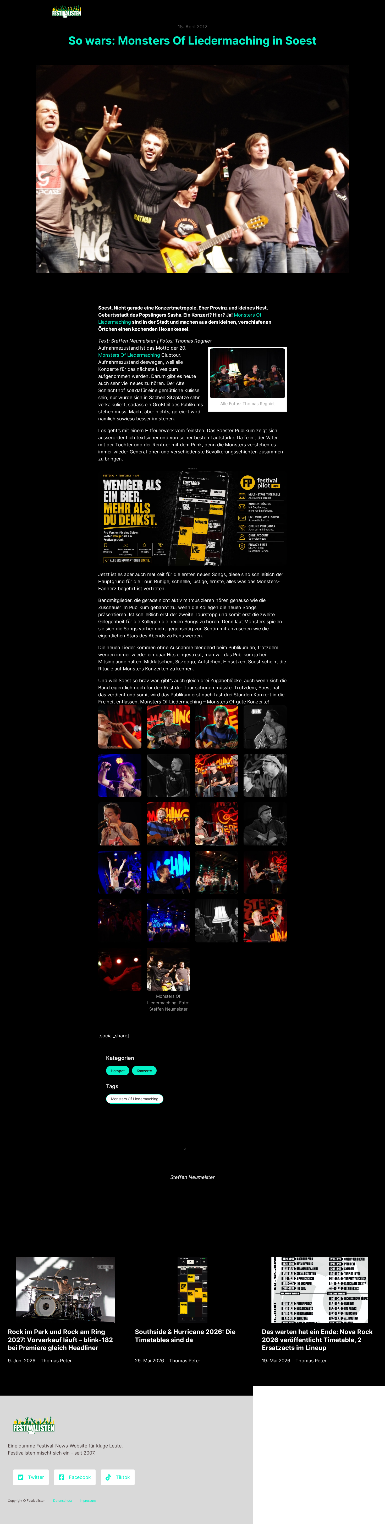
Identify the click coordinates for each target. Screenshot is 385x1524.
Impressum (88, 1501)
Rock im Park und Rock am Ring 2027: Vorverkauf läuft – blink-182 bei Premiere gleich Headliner (60, 1339)
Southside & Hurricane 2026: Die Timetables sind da (185, 1335)
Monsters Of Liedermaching (129, 355)
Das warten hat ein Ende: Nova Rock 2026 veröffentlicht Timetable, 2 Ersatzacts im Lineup (317, 1339)
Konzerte (144, 1071)
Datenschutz (62, 1501)
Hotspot (118, 1071)
